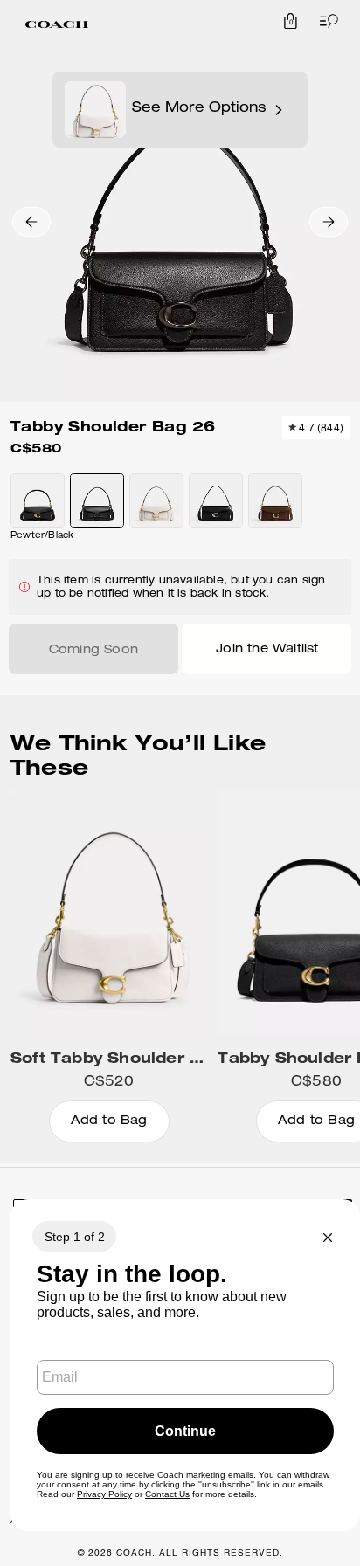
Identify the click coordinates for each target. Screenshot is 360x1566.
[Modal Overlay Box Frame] (185, 1365)
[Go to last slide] (31, 221)
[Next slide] (328, 221)
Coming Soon (93, 651)
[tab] (57, 24)
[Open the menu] (325, 21)
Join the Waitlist (267, 650)
